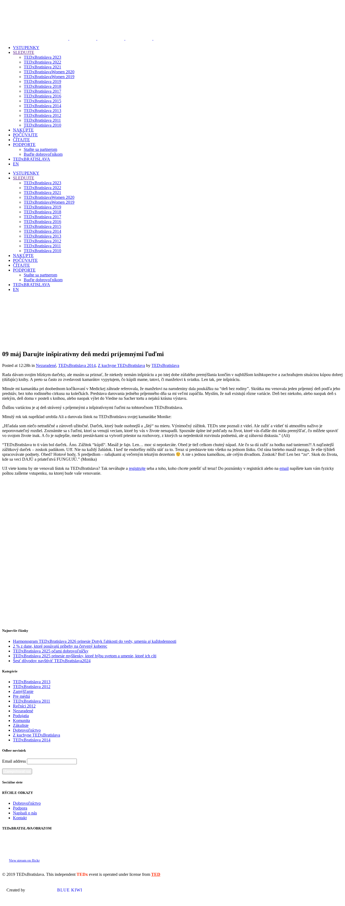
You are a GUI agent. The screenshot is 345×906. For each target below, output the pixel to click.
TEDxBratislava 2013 (31, 681)
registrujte (137, 468)
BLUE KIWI (69, 890)
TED (155, 874)
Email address (14, 761)
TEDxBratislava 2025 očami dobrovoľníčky (50, 651)
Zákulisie (21, 725)
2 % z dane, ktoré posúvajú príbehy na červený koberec (60, 646)
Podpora (20, 808)
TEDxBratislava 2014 (77, 365)
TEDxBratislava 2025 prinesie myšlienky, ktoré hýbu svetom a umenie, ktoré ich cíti (84, 656)
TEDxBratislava (165, 365)
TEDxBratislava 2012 (31, 686)
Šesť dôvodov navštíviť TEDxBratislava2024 (52, 660)
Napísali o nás (25, 813)
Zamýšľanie (23, 691)
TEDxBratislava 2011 (31, 701)
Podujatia (21, 715)
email (284, 468)
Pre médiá (21, 696)
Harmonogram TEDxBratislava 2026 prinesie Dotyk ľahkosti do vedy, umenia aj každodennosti (94, 641)
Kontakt (20, 817)
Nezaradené (46, 365)
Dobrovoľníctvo (27, 730)
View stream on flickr (24, 860)
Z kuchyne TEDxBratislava (121, 365)
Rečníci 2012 (24, 706)
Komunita (21, 720)
